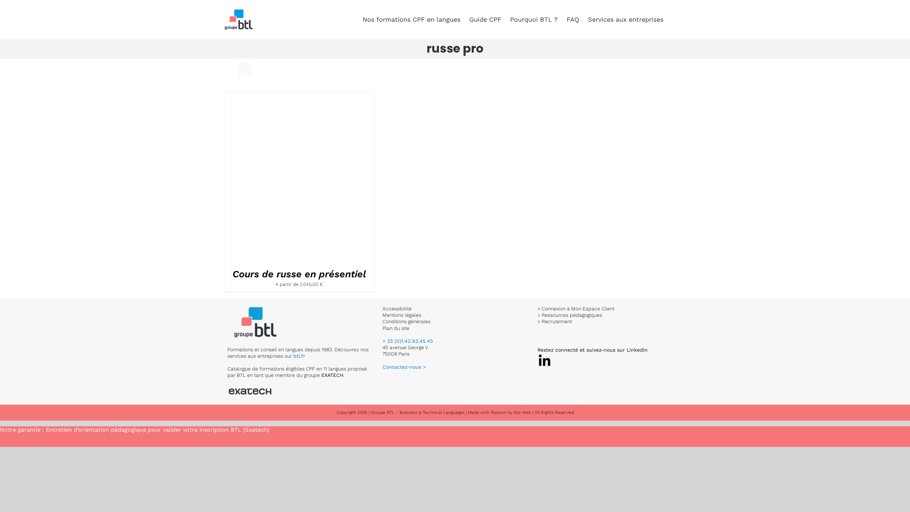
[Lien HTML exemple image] (256, 308)
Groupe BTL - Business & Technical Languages (418, 412)
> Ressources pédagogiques (569, 315)
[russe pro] (283, 178)
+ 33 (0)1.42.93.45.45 (407, 341)
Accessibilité (397, 308)
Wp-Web (522, 412)
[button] (674, 20)
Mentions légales (401, 315)
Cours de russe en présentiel (299, 274)
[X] (544, 356)
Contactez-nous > (404, 367)
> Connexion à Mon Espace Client (576, 308)
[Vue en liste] (245, 69)
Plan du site (396, 328)
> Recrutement (554, 321)
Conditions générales (406, 321)
